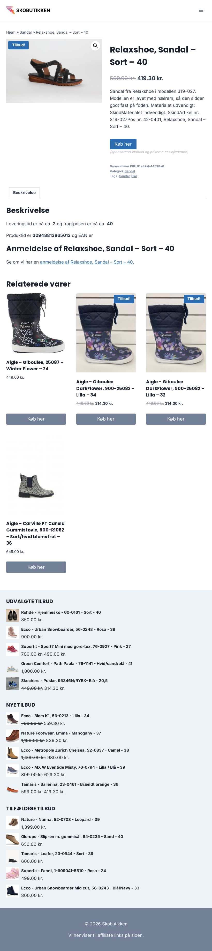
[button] (95, 45)
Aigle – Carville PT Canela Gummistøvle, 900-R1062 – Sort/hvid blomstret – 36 (35, 533)
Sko (134, 176)
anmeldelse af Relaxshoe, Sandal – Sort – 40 (86, 262)
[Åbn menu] (201, 10)
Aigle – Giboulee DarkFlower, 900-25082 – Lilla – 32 (175, 388)
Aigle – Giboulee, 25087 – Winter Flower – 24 (34, 365)
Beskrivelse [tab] (24, 192)
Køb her (123, 144)
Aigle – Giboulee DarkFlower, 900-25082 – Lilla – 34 (105, 388)
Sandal (26, 32)
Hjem (11, 32)
